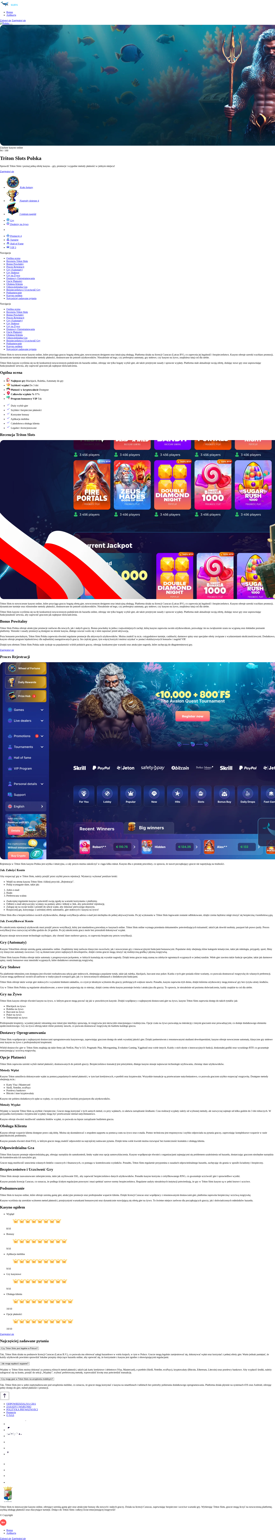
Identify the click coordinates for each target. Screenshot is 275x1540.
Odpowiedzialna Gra (16, 287)
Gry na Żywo (13, 275)
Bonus (9, 12)
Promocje (16, 236)
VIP (13, 247)
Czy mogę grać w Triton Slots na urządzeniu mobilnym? (27, 1379)
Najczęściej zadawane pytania (21, 298)
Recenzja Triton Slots (17, 261)
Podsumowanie (14, 292)
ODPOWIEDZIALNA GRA (21, 1403)
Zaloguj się (5, 20)
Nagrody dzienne (29, 200)
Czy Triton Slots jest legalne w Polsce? (19, 1348)
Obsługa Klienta (14, 284)
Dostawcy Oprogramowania (20, 278)
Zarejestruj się (19, 20)
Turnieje (14, 239)
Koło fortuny (26, 187)
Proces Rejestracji (15, 267)
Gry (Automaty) (14, 269)
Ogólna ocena (13, 258)
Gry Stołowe (12, 272)
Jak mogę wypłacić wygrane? (14, 1363)
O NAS (10, 1415)
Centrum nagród (27, 214)
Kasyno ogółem (14, 295)
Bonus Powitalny (15, 264)
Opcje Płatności (14, 281)
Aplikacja (11, 15)
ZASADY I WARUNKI (18, 1406)
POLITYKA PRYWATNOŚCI (22, 1409)
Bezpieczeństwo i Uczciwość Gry (23, 289)
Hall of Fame (17, 243)
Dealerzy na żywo (19, 224)
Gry (12, 220)
